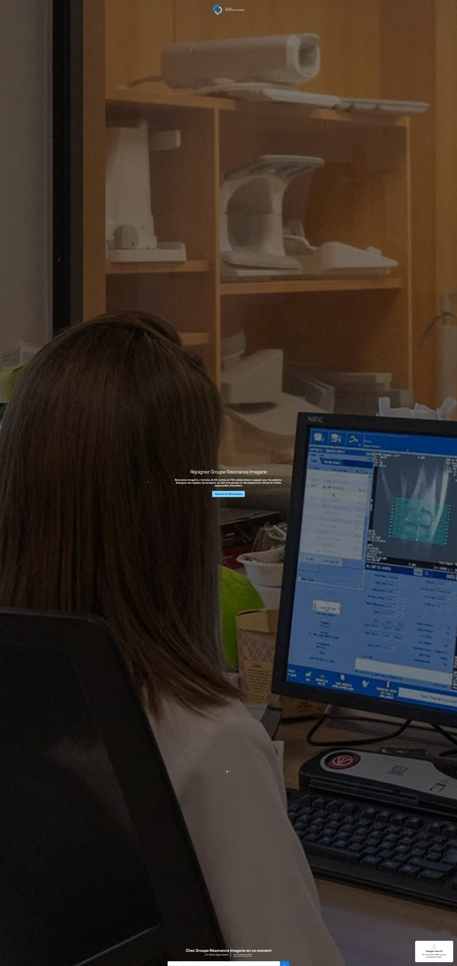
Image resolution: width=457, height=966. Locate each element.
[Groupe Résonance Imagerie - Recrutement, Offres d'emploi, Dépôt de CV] (228, 9)
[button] (434, 951)
